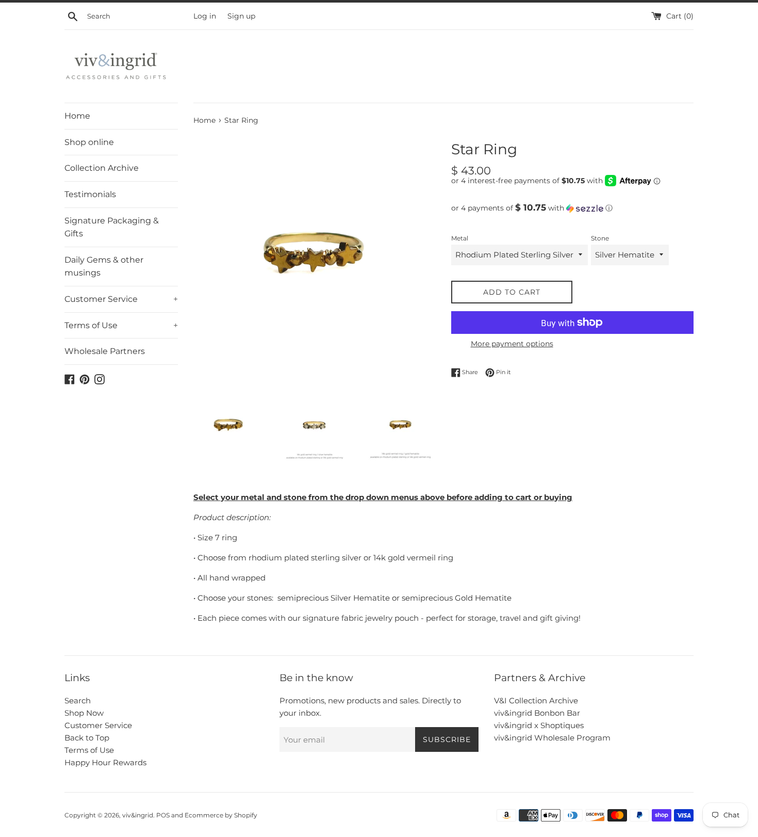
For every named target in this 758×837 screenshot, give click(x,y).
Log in (204, 16)
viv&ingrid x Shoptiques (539, 725)
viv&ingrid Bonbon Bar (537, 713)
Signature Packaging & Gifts (111, 227)
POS (163, 815)
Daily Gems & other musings (103, 266)
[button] (572, 208)
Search (77, 700)
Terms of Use (121, 325)
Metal (459, 238)
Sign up (241, 16)
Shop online (89, 142)
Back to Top (86, 738)
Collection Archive (101, 168)
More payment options (512, 343)
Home (77, 116)
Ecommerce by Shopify (221, 815)
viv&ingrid (137, 815)
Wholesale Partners (104, 351)
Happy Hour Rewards (105, 762)
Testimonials (90, 194)
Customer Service (121, 299)
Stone (600, 238)
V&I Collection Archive (536, 700)
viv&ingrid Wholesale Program (552, 738)
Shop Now (84, 713)
